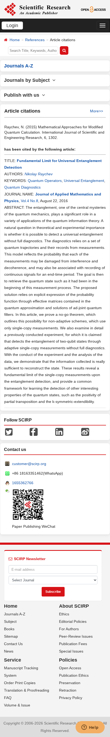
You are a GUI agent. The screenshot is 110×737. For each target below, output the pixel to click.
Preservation (69, 683)
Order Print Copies (20, 683)
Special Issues (71, 651)
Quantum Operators (45, 180)
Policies (68, 660)
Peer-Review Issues (76, 636)
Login (12, 25)
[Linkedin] (59, 431)
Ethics (64, 614)
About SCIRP (74, 606)
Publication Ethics (74, 675)
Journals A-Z (14, 614)
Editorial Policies (73, 621)
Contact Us (13, 644)
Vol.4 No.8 (29, 201)
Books (9, 629)
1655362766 (22, 483)
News (8, 651)
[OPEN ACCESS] (93, 9)
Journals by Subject (28, 80)
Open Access (70, 668)
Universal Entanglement (84, 180)
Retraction (67, 690)
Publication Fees (73, 644)
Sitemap (11, 636)
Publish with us (23, 95)
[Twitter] (9, 431)
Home (15, 40)
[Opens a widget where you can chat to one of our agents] (90, 727)
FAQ (7, 698)
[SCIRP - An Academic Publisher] (37, 9)
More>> (96, 111)
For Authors (69, 629)
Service (12, 660)
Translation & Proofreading (26, 690)
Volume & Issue (17, 705)
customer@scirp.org (29, 464)
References (35, 40)
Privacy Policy (70, 698)
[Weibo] (85, 431)
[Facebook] (34, 431)
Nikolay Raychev (39, 174)
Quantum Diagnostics (22, 187)
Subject (10, 621)
